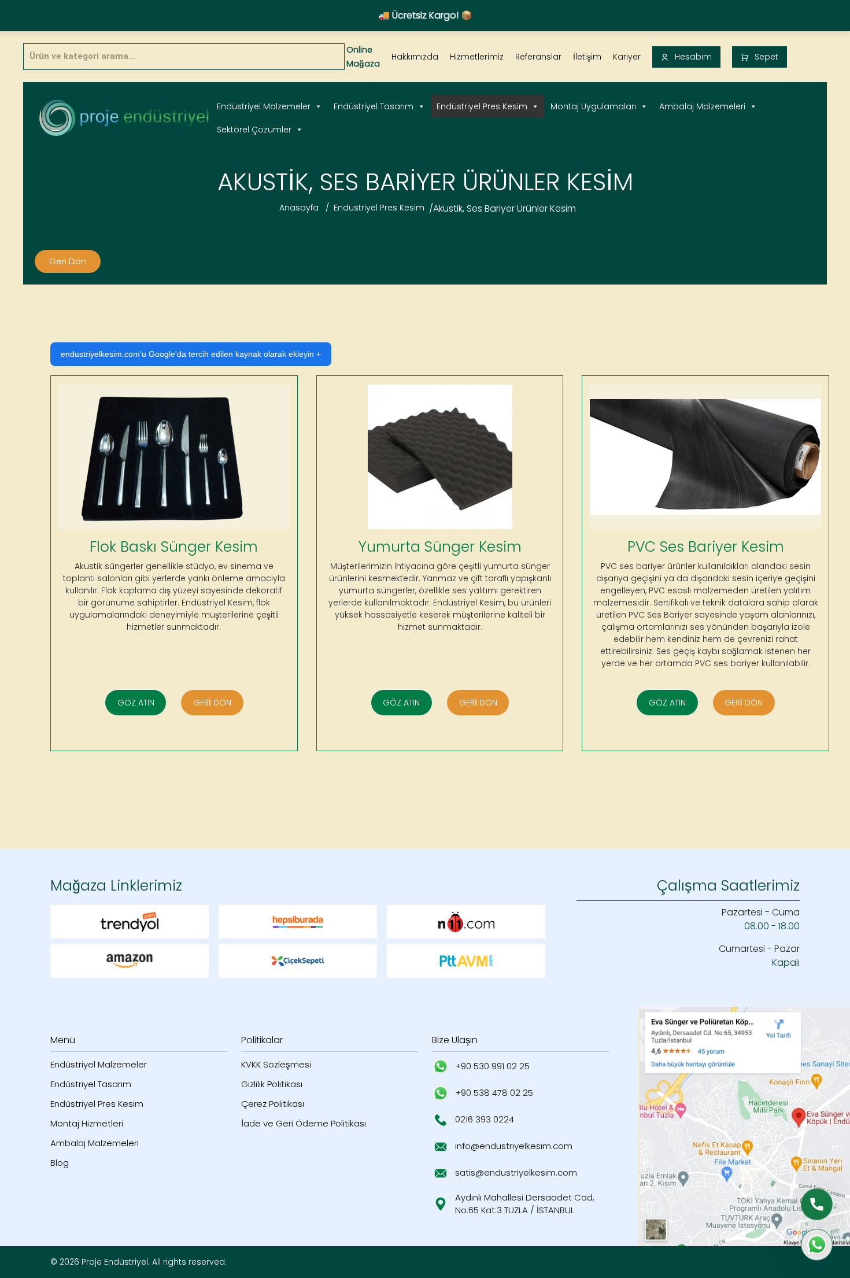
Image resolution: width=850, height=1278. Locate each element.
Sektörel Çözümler (254, 129)
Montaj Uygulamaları (593, 106)
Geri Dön (67, 261)
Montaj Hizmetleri (86, 1123)
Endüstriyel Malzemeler (264, 106)
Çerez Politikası (272, 1104)
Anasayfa (299, 207)
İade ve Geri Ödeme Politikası (303, 1123)
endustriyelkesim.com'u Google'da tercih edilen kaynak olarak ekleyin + (191, 354)
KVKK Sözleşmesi (276, 1064)
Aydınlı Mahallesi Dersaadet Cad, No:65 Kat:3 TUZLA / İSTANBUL (524, 1204)
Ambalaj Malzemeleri (702, 106)
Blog (59, 1163)
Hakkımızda (414, 56)
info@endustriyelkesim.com (513, 1146)
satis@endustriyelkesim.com (516, 1172)
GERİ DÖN (212, 702)
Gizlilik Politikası (271, 1084)
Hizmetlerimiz (477, 56)
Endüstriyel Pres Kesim (482, 106)
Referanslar (538, 56)
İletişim (587, 56)
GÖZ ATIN (135, 702)
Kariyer (627, 56)
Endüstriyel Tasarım (373, 106)
